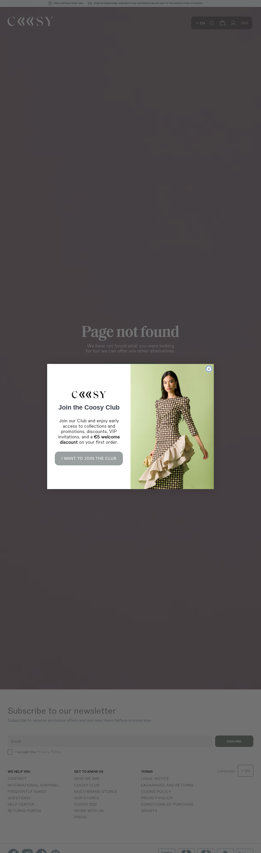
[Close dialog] (209, 369)
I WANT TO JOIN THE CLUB (88, 458)
